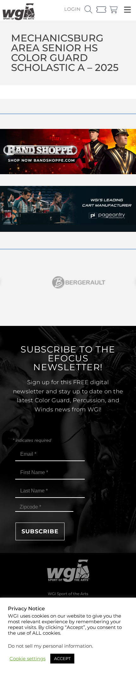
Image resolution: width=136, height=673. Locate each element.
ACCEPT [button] (62, 658)
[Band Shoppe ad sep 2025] (68, 172)
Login (72, 9)
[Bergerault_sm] (68, 282)
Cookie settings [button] (27, 659)
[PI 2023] (68, 230)
